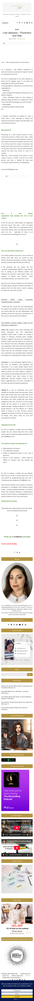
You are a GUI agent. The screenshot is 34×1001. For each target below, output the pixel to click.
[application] (17, 828)
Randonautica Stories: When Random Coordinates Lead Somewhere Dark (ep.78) (16, 687)
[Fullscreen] (30, 835)
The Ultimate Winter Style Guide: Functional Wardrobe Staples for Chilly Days (16, 697)
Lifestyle (5, 975)
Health (17, 29)
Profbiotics (11, 169)
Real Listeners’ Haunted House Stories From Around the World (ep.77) (16, 703)
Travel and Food (17, 975)
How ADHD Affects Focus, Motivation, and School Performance (15, 692)
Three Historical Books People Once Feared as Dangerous (14, 708)
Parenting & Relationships (11, 977)
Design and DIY (25, 974)
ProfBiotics (7, 436)
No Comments (21, 39)
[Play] (3, 835)
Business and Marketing (9, 974)
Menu (6, 23)
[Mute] (28, 835)
